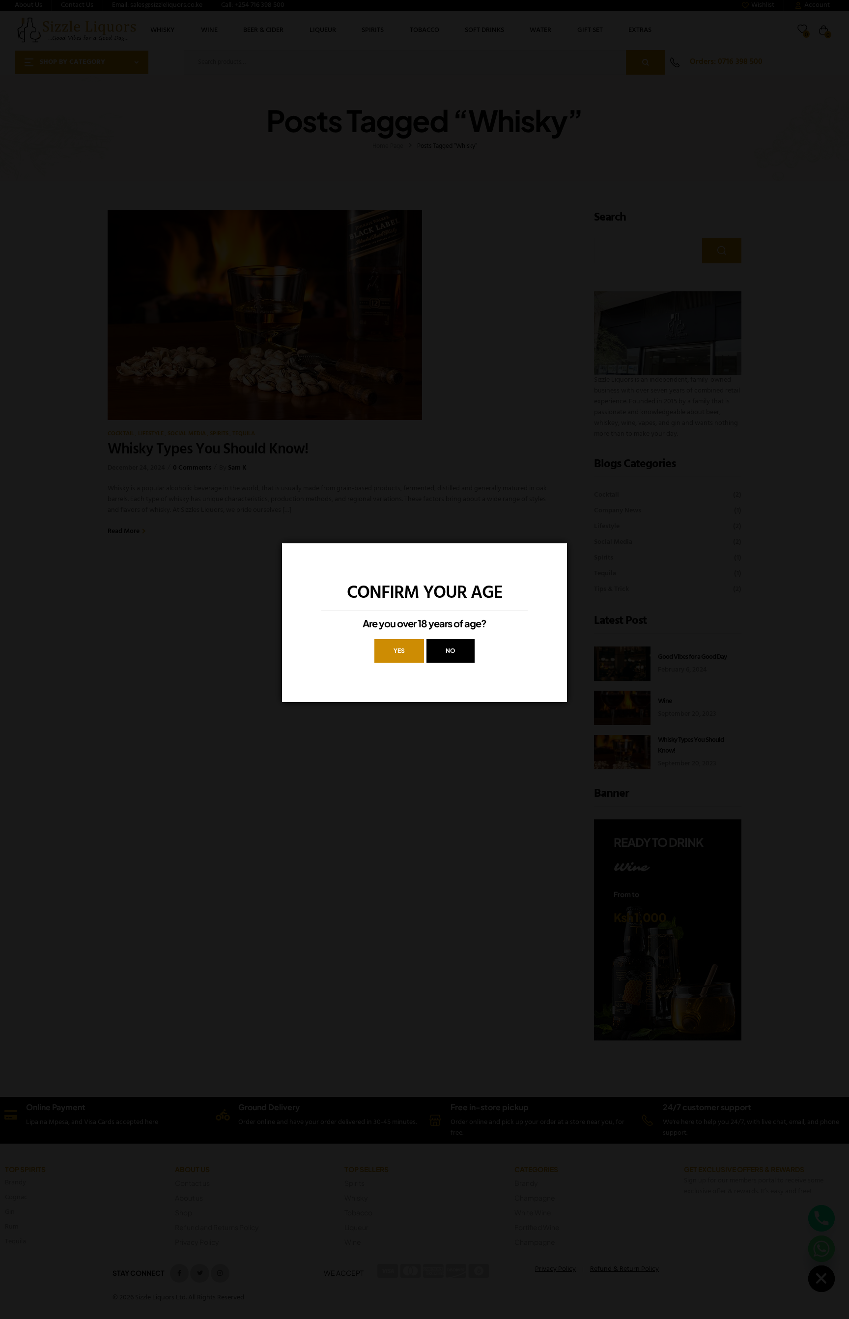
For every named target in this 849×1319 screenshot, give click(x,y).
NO (450, 650)
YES (399, 650)
